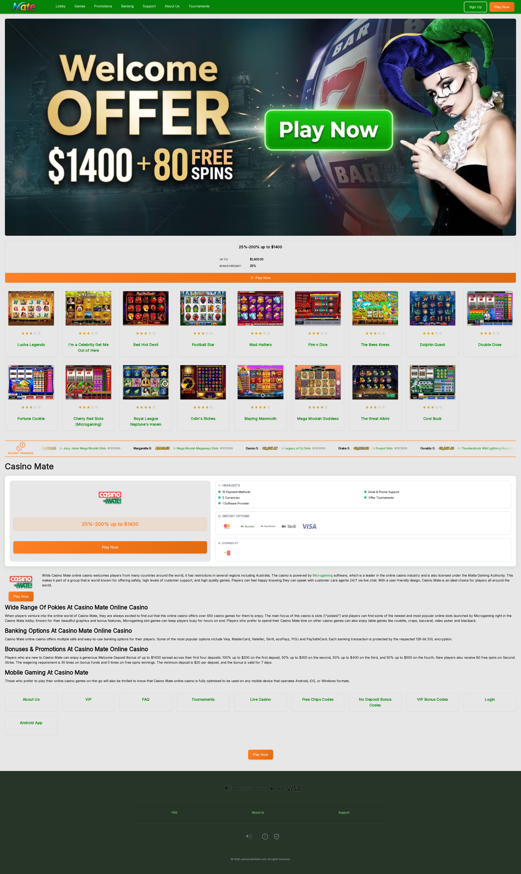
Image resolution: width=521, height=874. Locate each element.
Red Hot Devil (145, 344)
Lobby (61, 6)
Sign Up (475, 7)
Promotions (103, 6)
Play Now (502, 7)
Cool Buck (432, 418)
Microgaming (323, 575)
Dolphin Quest (432, 344)
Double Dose (490, 344)
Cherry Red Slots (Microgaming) (88, 421)
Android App (31, 723)
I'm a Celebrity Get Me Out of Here (88, 347)
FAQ (145, 699)
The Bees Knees (375, 344)
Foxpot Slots (356, 448)
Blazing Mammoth (260, 418)
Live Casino (260, 699)
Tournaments (199, 6)
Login (490, 699)
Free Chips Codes (318, 699)
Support (149, 6)
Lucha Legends (31, 344)
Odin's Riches (203, 418)
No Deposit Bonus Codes (375, 702)
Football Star (203, 344)
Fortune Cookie (31, 418)
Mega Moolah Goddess (318, 418)
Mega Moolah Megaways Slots (169, 448)
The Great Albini (375, 418)
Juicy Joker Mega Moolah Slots (56, 448)
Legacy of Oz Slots (270, 448)
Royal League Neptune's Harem (146, 421)
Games (80, 6)
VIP (88, 699)
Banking (127, 6)
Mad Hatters (260, 344)
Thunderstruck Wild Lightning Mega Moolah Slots (466, 448)
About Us (172, 6)
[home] (27, 10)
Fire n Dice (318, 344)
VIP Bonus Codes (432, 699)
